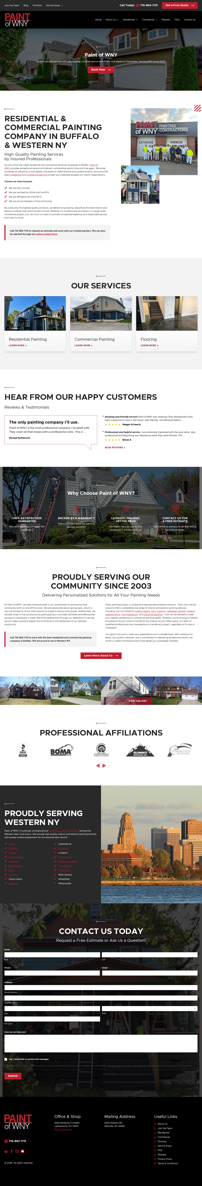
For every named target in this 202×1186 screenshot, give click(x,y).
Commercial (148, 20)
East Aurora (15, 866)
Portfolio (37, 5)
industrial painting (153, 615)
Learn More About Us (98, 655)
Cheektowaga (16, 857)
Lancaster (63, 848)
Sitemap (162, 1155)
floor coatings (158, 611)
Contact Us (189, 20)
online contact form (46, 234)
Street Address (10, 992)
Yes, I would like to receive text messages (29, 1059)
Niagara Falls (65, 857)
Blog (25, 5)
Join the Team (11, 5)
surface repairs (142, 611)
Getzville (13, 875)
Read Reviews (114, 448)
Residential (129, 20)
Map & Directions (63, 1129)
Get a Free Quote (177, 5)
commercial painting (37, 175)
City (6, 1013)
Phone (8, 968)
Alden (12, 844)
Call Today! (139, 5)
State (104, 1013)
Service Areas (53, 5)
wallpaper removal (176, 611)
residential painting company (64, 831)
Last (103, 960)
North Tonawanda (67, 862)
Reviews (166, 20)
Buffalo (12, 853)
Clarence (13, 862)
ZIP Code (8, 1024)
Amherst (13, 848)
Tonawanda (64, 870)
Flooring (162, 1141)
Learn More (16, 345)
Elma (11, 870)
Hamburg (14, 883)
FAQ (177, 20)
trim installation (129, 615)
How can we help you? (15, 1032)
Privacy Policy (165, 1159)
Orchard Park (65, 866)
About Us (111, 20)
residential (16, 175)
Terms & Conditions (168, 1163)
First (6, 960)
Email (105, 968)
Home (98, 20)
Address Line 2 (10, 1003)
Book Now (98, 69)
